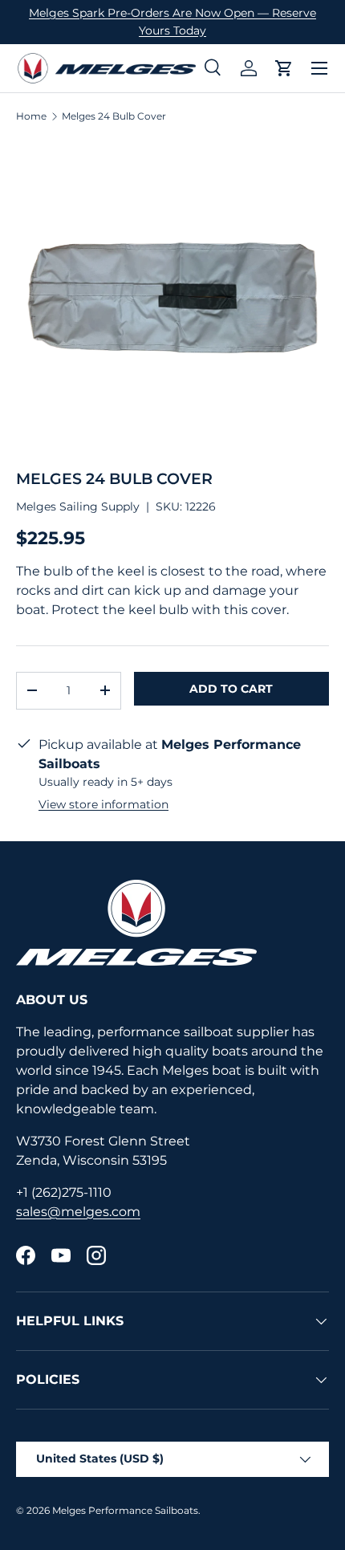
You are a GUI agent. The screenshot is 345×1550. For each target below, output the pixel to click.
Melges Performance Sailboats (125, 1510)
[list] (172, 296)
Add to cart (231, 688)
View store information (103, 804)
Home (31, 116)
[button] (284, 68)
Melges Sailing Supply (78, 506)
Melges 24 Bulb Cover (114, 116)
